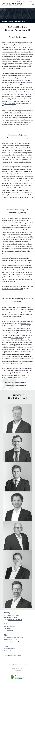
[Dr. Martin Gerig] (17, 593)
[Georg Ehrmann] (17, 447)
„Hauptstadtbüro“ (12, 195)
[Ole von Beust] (17, 418)
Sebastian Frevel (23, 80)
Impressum (23, 665)
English (23, 1)
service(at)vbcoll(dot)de (15, 619)
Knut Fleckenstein (21, 347)
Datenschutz (12, 665)
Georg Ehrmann (26, 75)
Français (29, 1)
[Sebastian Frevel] (17, 476)
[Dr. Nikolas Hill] (17, 506)
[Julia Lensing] (17, 564)
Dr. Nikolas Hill (15, 94)
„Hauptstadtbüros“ (7, 328)
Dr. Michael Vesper (10, 103)
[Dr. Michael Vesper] (17, 535)
